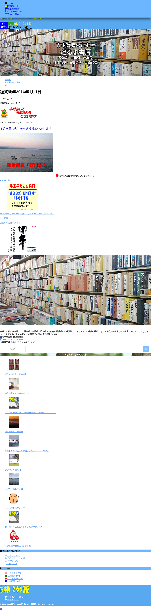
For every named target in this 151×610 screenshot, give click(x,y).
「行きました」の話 (16, 558)
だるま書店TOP (14, 573)
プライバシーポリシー (17, 597)
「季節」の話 (13, 561)
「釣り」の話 (13, 555)
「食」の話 (11, 564)
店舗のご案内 (13, 576)
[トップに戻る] (1, 609)
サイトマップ (13, 599)
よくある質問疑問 (15, 579)
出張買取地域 (13, 581)
